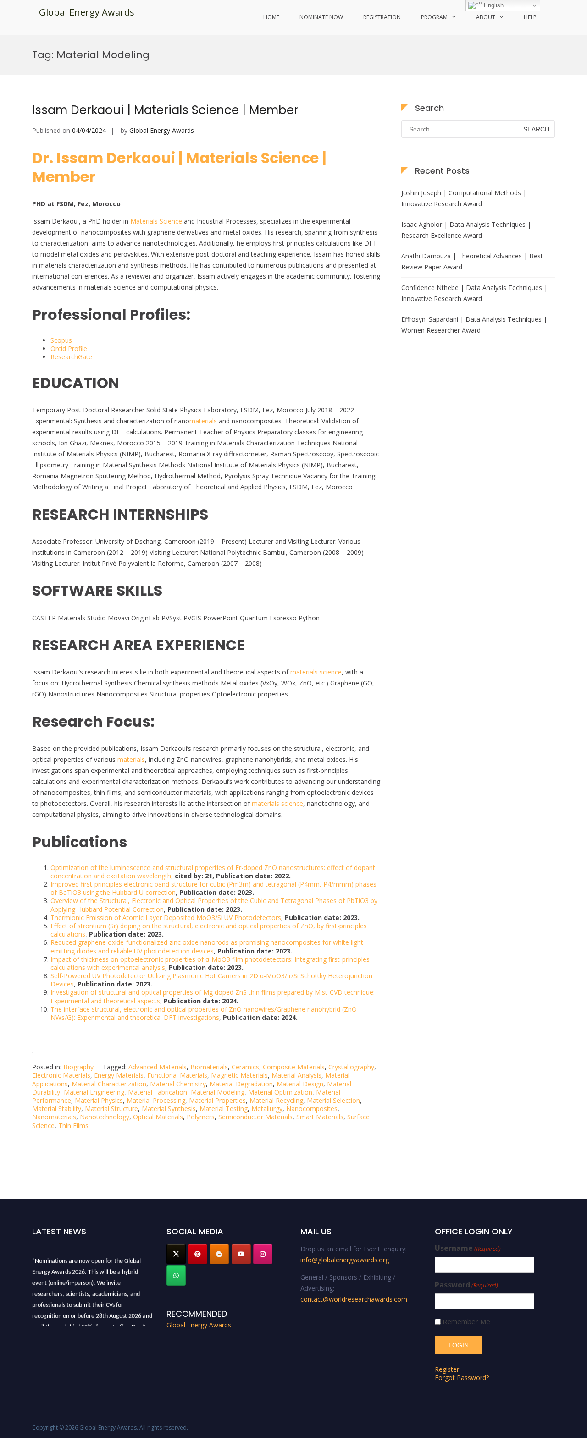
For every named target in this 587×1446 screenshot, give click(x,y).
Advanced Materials (157, 1067)
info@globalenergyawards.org (344, 1259)
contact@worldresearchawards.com (353, 1299)
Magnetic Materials (239, 1075)
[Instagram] (262, 1254)
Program (434, 17)
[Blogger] (219, 1254)
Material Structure (111, 1108)
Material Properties (217, 1100)
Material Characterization (109, 1083)
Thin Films (73, 1125)
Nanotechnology (104, 1116)
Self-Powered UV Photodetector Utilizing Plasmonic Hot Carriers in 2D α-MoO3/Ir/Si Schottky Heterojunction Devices (211, 979)
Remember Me (466, 1321)
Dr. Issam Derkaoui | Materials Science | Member (179, 167)
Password (466, 1285)
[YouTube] (241, 1254)
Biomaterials (209, 1067)
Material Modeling (217, 1092)
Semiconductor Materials (255, 1116)
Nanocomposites (312, 1108)
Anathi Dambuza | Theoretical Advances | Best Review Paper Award (472, 261)
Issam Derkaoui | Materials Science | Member (165, 110)
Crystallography (351, 1067)
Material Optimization (280, 1092)
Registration (382, 17)
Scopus (61, 340)
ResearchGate (71, 356)
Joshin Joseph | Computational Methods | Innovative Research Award (463, 198)
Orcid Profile (68, 348)
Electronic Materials (61, 1075)
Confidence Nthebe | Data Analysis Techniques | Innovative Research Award (474, 293)
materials (203, 420)
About (485, 17)
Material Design (300, 1083)
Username (468, 1248)
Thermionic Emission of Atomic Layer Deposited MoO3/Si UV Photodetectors (165, 917)
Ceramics (245, 1067)
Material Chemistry (178, 1083)
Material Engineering (94, 1092)
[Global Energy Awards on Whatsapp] (176, 1275)
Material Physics (99, 1100)
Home (271, 17)
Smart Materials (319, 1116)
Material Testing (223, 1108)
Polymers (201, 1116)
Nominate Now (321, 17)
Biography (78, 1067)
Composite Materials (294, 1067)
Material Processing (156, 1100)
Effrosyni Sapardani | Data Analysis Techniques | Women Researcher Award (474, 324)
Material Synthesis (169, 1108)
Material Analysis (296, 1075)
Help (530, 17)
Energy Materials (119, 1075)
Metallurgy (266, 1108)
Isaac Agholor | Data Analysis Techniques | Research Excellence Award (466, 230)
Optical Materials (158, 1116)
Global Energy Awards (86, 12)
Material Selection (333, 1100)
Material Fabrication (157, 1092)
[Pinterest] (197, 1254)
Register (447, 1369)
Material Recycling (276, 1100)
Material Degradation (241, 1083)
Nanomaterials (54, 1116)
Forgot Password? (462, 1377)
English (493, 5)
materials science (316, 672)
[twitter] (176, 1254)
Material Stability (56, 1108)
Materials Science (156, 221)
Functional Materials (177, 1075)
